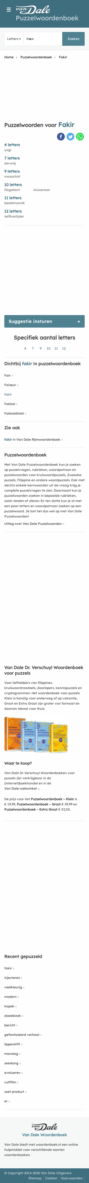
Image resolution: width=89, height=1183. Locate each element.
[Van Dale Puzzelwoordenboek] (35, 9)
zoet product (14, 1092)
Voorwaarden (72, 1178)
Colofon (51, 1178)
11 (56, 348)
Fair (7, 375)
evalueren (12, 1073)
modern (10, 997)
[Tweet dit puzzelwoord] (71, 137)
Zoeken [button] (73, 39)
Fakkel (9, 404)
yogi (7, 150)
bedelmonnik (14, 203)
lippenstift (12, 1044)
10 (48, 348)
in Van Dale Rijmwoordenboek (32, 439)
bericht (9, 1025)
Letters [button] (12, 39)
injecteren (12, 978)
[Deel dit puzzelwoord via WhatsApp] (80, 137)
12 (64, 348)
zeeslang (11, 1063)
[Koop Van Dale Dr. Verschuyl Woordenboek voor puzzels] (36, 753)
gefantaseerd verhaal (21, 1035)
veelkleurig (13, 987)
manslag (11, 1054)
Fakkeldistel (14, 413)
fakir (8, 968)
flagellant (12, 190)
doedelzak (12, 1016)
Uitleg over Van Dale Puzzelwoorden (33, 524)
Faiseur (10, 385)
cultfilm (10, 1082)
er (6, 1101)
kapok (9, 1006)
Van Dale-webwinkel (20, 788)
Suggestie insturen (30, 321)
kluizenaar (41, 190)
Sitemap (34, 1178)
